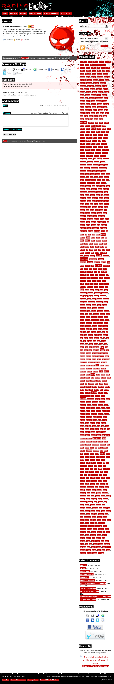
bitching (88, 113)
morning (82, 374)
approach (97, 86)
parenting (87, 392)
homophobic (91, 302)
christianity (104, 143)
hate (81, 290)
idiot (87, 314)
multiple (82, 377)
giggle (95, 271)
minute (101, 365)
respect (82, 444)
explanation (83, 231)
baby (86, 98)
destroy (92, 195)
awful (99, 95)
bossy (81, 119)
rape (101, 429)
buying (88, 131)
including (87, 320)
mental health (106, 359)
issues (87, 329)
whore (106, 541)
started (87, 483)
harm (106, 286)
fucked (82, 265)
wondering (83, 547)
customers (83, 183)
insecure (82, 323)
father (88, 237)
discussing (95, 198)
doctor (87, 204)
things (93, 511)
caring (86, 134)
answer (89, 80)
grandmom (83, 280)
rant (92, 429)
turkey (103, 520)
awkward (104, 95)
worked (93, 547)
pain (101, 389)
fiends (91, 243)
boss (100, 116)
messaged (97, 362)
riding (99, 447)
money (101, 371)
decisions (94, 189)
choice (87, 143)
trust (91, 520)
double (101, 204)
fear (102, 237)
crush (101, 177)
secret (97, 456)
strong (104, 490)
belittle (82, 107)
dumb (81, 213)
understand (83, 526)
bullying (99, 128)
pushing (92, 423)
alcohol (82, 73)
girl (99, 271)
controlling (86, 168)
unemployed (99, 526)
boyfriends (91, 122)
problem (82, 420)
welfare (97, 541)
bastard (93, 101)
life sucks (89, 341)
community (98, 152)
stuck (88, 493)
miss (99, 368)
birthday (95, 110)
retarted (87, 447)
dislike (93, 201)
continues (95, 165)
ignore (107, 314)
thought (108, 511)
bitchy (93, 113)
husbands (100, 311)
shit (104, 462)
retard (81, 447)
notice (106, 383)
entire (88, 222)
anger (88, 77)
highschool (83, 299)
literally (82, 344)
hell (81, 296)
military (92, 365)
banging (82, 101)
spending (94, 480)
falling (97, 234)
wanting (104, 535)
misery (94, 368)
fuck (109, 262)
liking (94, 341)
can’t (107, 131)
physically (100, 405)
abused (87, 64)
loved (85, 350)
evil (104, 222)
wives (90, 544)
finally (81, 246)
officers (82, 389)
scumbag (92, 456)
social (87, 477)
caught (95, 134)
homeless (99, 299)
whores (82, 544)
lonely (91, 344)
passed (106, 392)
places (93, 408)
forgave (87, 252)
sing (91, 468)
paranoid (106, 389)
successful (83, 496)
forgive (97, 252)
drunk (105, 210)
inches (82, 320)
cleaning (101, 146)
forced (107, 249)
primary (99, 417)
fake (89, 234)
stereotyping (90, 486)
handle (95, 283)
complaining (90, 155)
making (102, 350)
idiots (90, 314)
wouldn (88, 550)
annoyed (107, 77)
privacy (105, 417)
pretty (94, 417)
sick (105, 465)
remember (88, 441)
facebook (97, 231)
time (92, 514)
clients (106, 146)
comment (98, 149)
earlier (105, 213)
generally (90, 271)
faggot (103, 231)
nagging (97, 377)
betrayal (94, 107)
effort (95, 216)
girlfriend (104, 271)
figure (100, 243)
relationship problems (85, 438)
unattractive (102, 523)
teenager (88, 508)
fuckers (87, 265)
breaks (82, 125)
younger (89, 553)
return (92, 447)
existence (82, 228)
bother (86, 119)
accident (93, 67)
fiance (86, 243)
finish (97, 246)
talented (101, 502)
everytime (99, 222)
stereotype (83, 486)
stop (96, 486)
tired (96, 514)
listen (98, 341)
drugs (101, 210)
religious (82, 441)
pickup (106, 405)
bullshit (93, 128)
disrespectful (100, 201)
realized (87, 432)
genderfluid (83, 271)
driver (87, 210)
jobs (89, 332)
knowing (90, 335)
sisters (82, 471)
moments (95, 371)
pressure (106, 414)
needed (82, 380)
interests (94, 326)
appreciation (91, 86)
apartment (89, 83)
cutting (98, 183)
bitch (106, 110)
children (82, 143)
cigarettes (89, 146)
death (97, 186)
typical (91, 523)
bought (101, 119)
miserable (89, 368)
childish (104, 140)
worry (109, 547)
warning (82, 538)
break (101, 122)
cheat (100, 137)
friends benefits (93, 259)
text (109, 508)
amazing (99, 73)
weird (93, 541)
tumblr (99, 520)
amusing (82, 77)
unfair (105, 526)
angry (93, 77)
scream (82, 456)
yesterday (82, 553)
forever (82, 252)
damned (104, 183)
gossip (88, 277)
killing (81, 335)
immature (94, 317)
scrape (108, 453)
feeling (82, 240)
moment (89, 371)
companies (105, 152)
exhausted (104, 225)
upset (88, 532)
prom (99, 420)
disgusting (83, 201)
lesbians (96, 338)
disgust (106, 198)
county (87, 174)
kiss (86, 335)
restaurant (102, 444)
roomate (82, 450)
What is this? (66, 13)
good (107, 274)
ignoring (82, 317)
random (87, 429)
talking (87, 505)
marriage (88, 356)
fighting (96, 243)
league (86, 338)
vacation (99, 532)
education (83, 216)
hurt (89, 311)
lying (98, 350)
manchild (89, 353)
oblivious (88, 386)
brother (104, 125)
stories (106, 486)
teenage (82, 508)
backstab (92, 98)
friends (84, 259)
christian (98, 143)
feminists (104, 240)
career (82, 134)
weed (103, 538)
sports (104, 480)
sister (100, 469)
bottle (91, 119)
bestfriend (87, 107)
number (82, 386)
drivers (92, 210)
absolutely (107, 61)
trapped (94, 517)
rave (105, 429)
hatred (96, 290)
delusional (105, 189)
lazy (81, 338)
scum (87, 456)
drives (96, 210)
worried (104, 547)
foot (104, 249)
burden (104, 128)
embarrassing (101, 216)
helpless (96, 296)
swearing (90, 502)
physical (94, 405)
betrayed (100, 107)
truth (95, 520)
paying (103, 395)
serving (98, 459)
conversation (94, 168)
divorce (82, 204)
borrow (95, 116)
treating (105, 517)
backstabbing (99, 98)
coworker (82, 177)
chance (100, 134)
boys (97, 122)
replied (105, 441)
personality (95, 402)
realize (82, 432)
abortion (90, 61)
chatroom (89, 137)
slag (81, 474)
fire (106, 246)
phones (89, 405)
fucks (81, 268)
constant (103, 162)
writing (103, 550)
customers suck (91, 183)
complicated (83, 159)
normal (101, 383)
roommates (96, 450)
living (86, 344)
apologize (96, 83)
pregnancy (94, 414)
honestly (82, 305)
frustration (103, 262)
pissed (88, 408)
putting (98, 423)
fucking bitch (106, 265)
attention (89, 92)
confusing (90, 162)
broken (98, 125)
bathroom (98, 101)
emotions (96, 219)
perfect (102, 399)
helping (91, 296)
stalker (82, 483)
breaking (106, 122)
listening (104, 341)
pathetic (98, 395)
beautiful (82, 104)
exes (98, 225)
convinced (83, 171)
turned (108, 520)
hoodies (94, 305)
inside (94, 323)
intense (106, 323)
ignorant (102, 314)
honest (105, 302)
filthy (105, 243)
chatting (95, 137)
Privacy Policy (32, 680)
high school (103, 296)
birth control (88, 110)
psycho (82, 423)
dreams (106, 207)
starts (97, 483)
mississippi (83, 371)
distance (107, 201)
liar (104, 338)
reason (93, 432)
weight (88, 541)
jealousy (105, 329)
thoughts (82, 514)
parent (82, 392)
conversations (102, 168)
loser (106, 344)
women (101, 544)
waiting (82, 535)
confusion (96, 162)
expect (88, 228)
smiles (104, 474)
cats (91, 134)
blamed (102, 113)
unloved (107, 529)
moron (87, 374)
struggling (82, 493)
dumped (93, 213)
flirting (91, 249)
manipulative (104, 353)
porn (109, 411)
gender (105, 268)
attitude (95, 92)
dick (102, 195)
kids (103, 332)
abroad (95, 61)
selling (87, 459)
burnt (109, 128)
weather (98, 538)
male (107, 350)
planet (98, 408)
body (81, 116)
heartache (90, 293)
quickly (82, 426)
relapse (93, 435)
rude (101, 450)
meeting (94, 359)
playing (108, 408)
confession (98, 159)
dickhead (106, 195)
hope (99, 305)
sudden (98, 496)
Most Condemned (51, 13)
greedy (89, 280)
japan (95, 329)
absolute (101, 61)
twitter (87, 523)
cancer (102, 131)
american (105, 73)
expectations (95, 228)
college (87, 149)
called (93, 131)
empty (102, 219)
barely (87, 101)
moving (103, 374)
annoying (83, 80)
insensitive (89, 323)
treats (81, 520)
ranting (96, 429)
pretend (82, 417)
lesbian (91, 338)
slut (89, 474)
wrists (99, 550)
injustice (102, 320)
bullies (87, 128)
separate (92, 459)
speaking (82, 480)
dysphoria (99, 213)
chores (92, 143)
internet (100, 326)
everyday (93, 222)
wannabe (93, 535)
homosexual (99, 302)
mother (93, 374)
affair (103, 70)
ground (99, 280)
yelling (108, 550)
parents (94, 392)
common (82, 152)
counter (104, 171)
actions (103, 67)
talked (81, 505)
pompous (98, 411)
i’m (91, 329)
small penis (94, 474)
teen (103, 505)
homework (106, 299)
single (95, 468)
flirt (87, 249)
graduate (107, 277)
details (97, 195)
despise (87, 195)
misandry (82, 368)
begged (100, 104)
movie (98, 374)
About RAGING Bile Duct (49, 680)
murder (87, 377)
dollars (96, 204)
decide (107, 186)
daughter (88, 186)
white (102, 541)
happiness (90, 286)
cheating (88, 140)
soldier (103, 477)
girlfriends (82, 274)
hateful (87, 290)
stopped (101, 486)
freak (81, 256)
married (94, 356)
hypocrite (106, 311)
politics (92, 411)
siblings (100, 465)
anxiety (101, 80)
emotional (82, 219)
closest (82, 149)
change (106, 134)
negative (93, 380)
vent (104, 532)
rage (103, 426)
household (101, 308)
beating (105, 101)
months (106, 371)
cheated (105, 137)
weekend (82, 541)
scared (97, 453)
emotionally (90, 219)
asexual (86, 89)
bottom (96, 119)
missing (103, 368)
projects (95, 420)
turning (82, 523)
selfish (82, 459)
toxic (81, 517)
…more (101, 553)
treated (99, 517)
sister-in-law (106, 468)
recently (98, 432)
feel (106, 237)
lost (90, 347)
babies (82, 98)
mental (99, 359)
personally (102, 402)
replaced (100, 441)
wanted (99, 535)
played (103, 408)
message (91, 362)
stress (93, 490)
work (88, 547)
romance (105, 447)
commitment (105, 149)
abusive (82, 67)
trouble (86, 520)
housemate (83, 311)
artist (81, 89)
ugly (96, 523)
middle (87, 365)
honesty (88, 305)
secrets (108, 456)
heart (106, 290)
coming (93, 149)
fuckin (92, 265)
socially (92, 477)
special (88, 480)
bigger (105, 107)
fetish (81, 243)
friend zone (106, 256)
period (107, 399)
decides (88, 189)
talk (105, 502)
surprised (105, 499)
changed (82, 137)
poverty (88, 414)
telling (104, 508)
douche (106, 204)
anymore (82, 83)
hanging (101, 283)
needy (87, 380)
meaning (82, 359)
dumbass (87, 213)
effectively (89, 216)
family (103, 234)
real (109, 429)
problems (88, 420)
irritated (106, 326)
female (93, 240)
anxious (107, 80)
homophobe (83, 302)
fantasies (82, 237)
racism (94, 426)
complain (82, 155)
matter (106, 356)
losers (81, 347)
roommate (89, 450)
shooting (91, 465)
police (87, 411)
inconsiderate (94, 320)
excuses (94, 225)
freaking (86, 256)
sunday (88, 499)
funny (86, 268)
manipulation (96, 353)
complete (96, 155)
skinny (105, 471)
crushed (106, 177)
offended (107, 386)
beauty (88, 104)
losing (86, 347)
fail (107, 231)
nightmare (91, 383)
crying (81, 180)
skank (97, 471)
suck (88, 496)
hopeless (104, 305)
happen (107, 283)
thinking (98, 511)
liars (108, 338)
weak (93, 538)
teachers (98, 505)
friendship (101, 259)
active (108, 67)
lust (94, 350)
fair (86, 234)
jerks (85, 332)
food (100, 249)
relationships (97, 438)
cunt (103, 180)
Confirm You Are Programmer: (12, 130)
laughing (105, 335)
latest (100, 335)
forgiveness (103, 252)
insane (107, 320)
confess (90, 159)
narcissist (103, 377)
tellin (100, 508)
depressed (83, 192)
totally (106, 514)
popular (104, 411)
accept (87, 67)
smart (100, 474)
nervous (104, 380)
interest (82, 326)
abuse (82, 64)
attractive (106, 92)
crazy (91, 177)
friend (99, 255)
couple (92, 174)
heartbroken (105, 293)
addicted (82, 70)
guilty (87, 283)
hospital (95, 308)
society (98, 477)
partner (100, 392)
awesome (93, 95)
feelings (87, 240)
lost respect (96, 347)
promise (105, 420)
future (90, 268)
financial (87, 246)
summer (82, 499)
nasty (108, 377)
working (99, 547)
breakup (87, 125)
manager (82, 353)
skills (101, 471)
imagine (88, 317)
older (87, 389)
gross (94, 280)
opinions (96, 389)
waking (87, 535)
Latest (4, 13)
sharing (99, 462)
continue (89, 165)
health (101, 290)
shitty (107, 462)
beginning (105, 104)
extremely (90, 231)
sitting (86, 471)
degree (100, 189)
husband (93, 311)
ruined (106, 450)
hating (91, 290)
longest (96, 344)
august (82, 95)
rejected (88, 435)
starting (92, 483)
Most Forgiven (35, 13)
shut (96, 465)
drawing (101, 207)
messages (104, 362)
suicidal (103, 496)
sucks (92, 496)
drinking (82, 210)
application (83, 86)
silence (82, 468)
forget (92, 252)
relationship (106, 435)
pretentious (89, 417)
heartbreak (97, 293)
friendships (83, 262)
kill (106, 332)
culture (99, 180)
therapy (87, 511)
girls (88, 274)
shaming (94, 462)
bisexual (101, 110)
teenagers (95, 508)
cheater (82, 140)
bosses (105, 116)
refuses (82, 435)
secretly (103, 456)
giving (91, 274)
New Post (13, 13)
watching (88, 538)
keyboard (93, 332)
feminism (98, 240)
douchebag (83, 207)
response (88, 444)
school (102, 453)
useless (93, 532)
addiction (88, 70)
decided (82, 189)
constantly (83, 165)
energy (107, 219)
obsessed (94, 386)
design (105, 192)
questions (103, 423)
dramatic (95, 207)
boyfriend (83, 122)
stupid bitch (105, 493)
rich (96, 447)
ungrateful (83, 529)
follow (95, 249)
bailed (105, 98)
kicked (99, 332)
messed (82, 365)
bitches (82, 113)
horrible (89, 308)
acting (98, 67)
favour (98, 237)
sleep (85, 474)
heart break (83, 293)
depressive (99, 192)
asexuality (92, 89)
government (95, 277)
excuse (88, 225)
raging (107, 426)
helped (85, 296)
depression (91, 192)
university (101, 529)
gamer (99, 268)
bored (86, 116)
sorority (108, 477)
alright (94, 73)
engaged (82, 222)
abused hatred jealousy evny (98, 64)
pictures (82, 408)
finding (92, 246)
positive (82, 414)
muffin (108, 374)
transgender (87, 517)
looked (101, 344)
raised (81, 429)
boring (90, 116)
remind (94, 441)
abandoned (83, 61)
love (102, 347)
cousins (108, 174)
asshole (99, 89)
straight (82, 490)
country (82, 174)
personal (88, 402)
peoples (97, 399)
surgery (100, 499)
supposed (93, 499)
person (82, 402)
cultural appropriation (90, 180)
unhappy (89, 529)
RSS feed (104, 46)
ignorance (96, 314)
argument (104, 86)
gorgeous (82, 277)
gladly (96, 274)
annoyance (100, 77)
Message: (6, 113)
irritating (82, 329)
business (82, 131)
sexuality (82, 462)
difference (83, 198)
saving (92, 453)
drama (89, 207)
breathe (93, 125)
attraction (100, 92)
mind (97, 365)
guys (91, 283)
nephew (99, 380)
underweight (91, 526)
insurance (100, 323)
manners (82, 356)
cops (94, 171)
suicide (108, 496)
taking (95, 502)
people (83, 399)
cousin (103, 174)
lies (81, 341)
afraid (108, 70)
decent (102, 186)
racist (98, 426)
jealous (100, 329)
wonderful (106, 544)
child (99, 140)
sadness (86, 453)
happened (83, 286)
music (92, 377)
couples (98, 174)
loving (90, 350)
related (98, 435)
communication (90, 152)
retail (108, 444)
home (93, 299)
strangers (88, 490)
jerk (81, 332)
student (93, 493)
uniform (95, 529)
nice (86, 383)
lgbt (101, 338)
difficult (89, 198)
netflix (81, 383)
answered (95, 80)
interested (88, 326)
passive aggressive (85, 395)
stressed (99, 490)
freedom (92, 256)
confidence (106, 159)
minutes (107, 365)
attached (82, 92)
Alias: (5, 106)
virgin (108, 532)
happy (95, 286)
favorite (93, 237)
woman (95, 544)
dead (93, 186)
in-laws (106, 317)
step (107, 483)
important (100, 317)
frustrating (96, 262)
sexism (103, 459)
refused (104, 432)
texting (82, 511)
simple (87, 468)
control (101, 165)
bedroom (94, 104)
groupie (104, 280)
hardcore (101, 286)
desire (81, 195)
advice (99, 70)
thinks (103, 511)
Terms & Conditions (18, 680)
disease (101, 198)
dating (82, 186)
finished (102, 246)
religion (104, 438)
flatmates (82, 249)
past (93, 395)
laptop (95, 335)
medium (88, 359)
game (95, 268)
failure (81, 234)
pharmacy (82, 405)
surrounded (83, 502)
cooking (89, 171)
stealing (102, 483)
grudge (82, 283)
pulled (87, 423)
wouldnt (94, 550)
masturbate (101, 356)
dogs (91, 204)
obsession (101, 386)
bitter (97, 113)
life (84, 341)
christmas (82, 146)
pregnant (100, 414)
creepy (96, 177)
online (91, 389)
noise (96, 383)
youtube (95, 553)
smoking (82, 477)
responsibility (95, 444)
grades (101, 277)
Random (23, 13)
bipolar (82, 110)
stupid (99, 493)
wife (87, 544)
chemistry (94, 140)
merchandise (83, 362)
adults (94, 70)
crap (88, 177)
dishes (89, 201)
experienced (103, 228)
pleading (82, 411)
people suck (90, 399)
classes (95, 146)
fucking (98, 265)
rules (81, 453)
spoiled (100, 480)
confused (83, 162)
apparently (103, 83)
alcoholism (88, 73)
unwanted (83, 532)
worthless (82, 550)
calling (97, 131)
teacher (93, 505)
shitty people (83, 465)
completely (103, 155)
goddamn (102, 274)
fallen (93, 234)
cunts (107, 180)
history (89, 299)
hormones (83, 308)
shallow (88, 462)
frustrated (90, 262)
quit (86, 426)
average (88, 95)
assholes (105, 89)
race (90, 426)
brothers (82, 128)
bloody (107, 113)
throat (88, 514)
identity (82, 314)
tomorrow (101, 514)
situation (92, 471)
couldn (98, 171)
